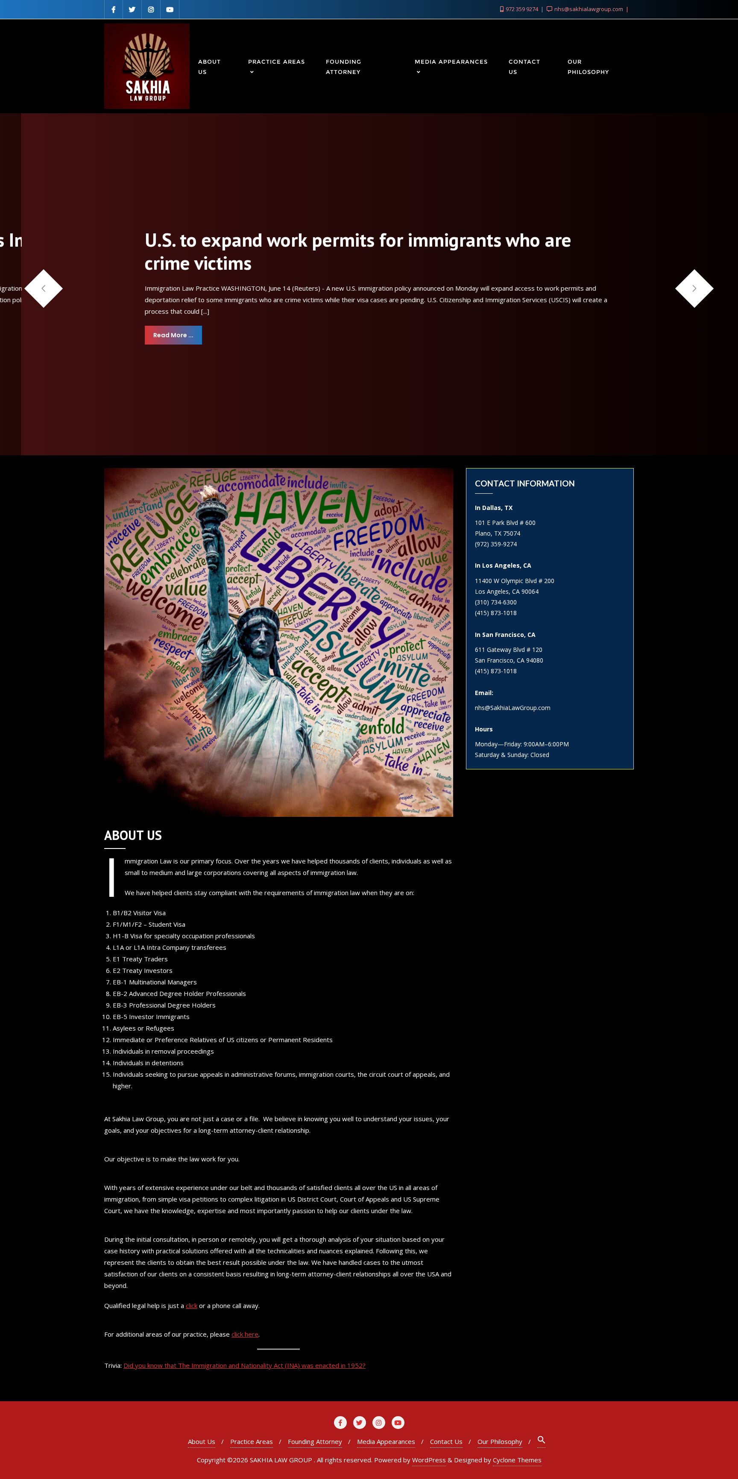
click (191, 1305)
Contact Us (446, 1441)
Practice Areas (251, 1441)
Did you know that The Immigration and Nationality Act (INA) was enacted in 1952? (244, 1365)
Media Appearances (386, 1441)
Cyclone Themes (517, 1459)
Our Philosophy (499, 1441)
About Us (201, 1441)
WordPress (429, 1459)
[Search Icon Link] (541, 1441)
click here (244, 1334)
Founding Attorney (315, 1441)
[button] (694, 288)
